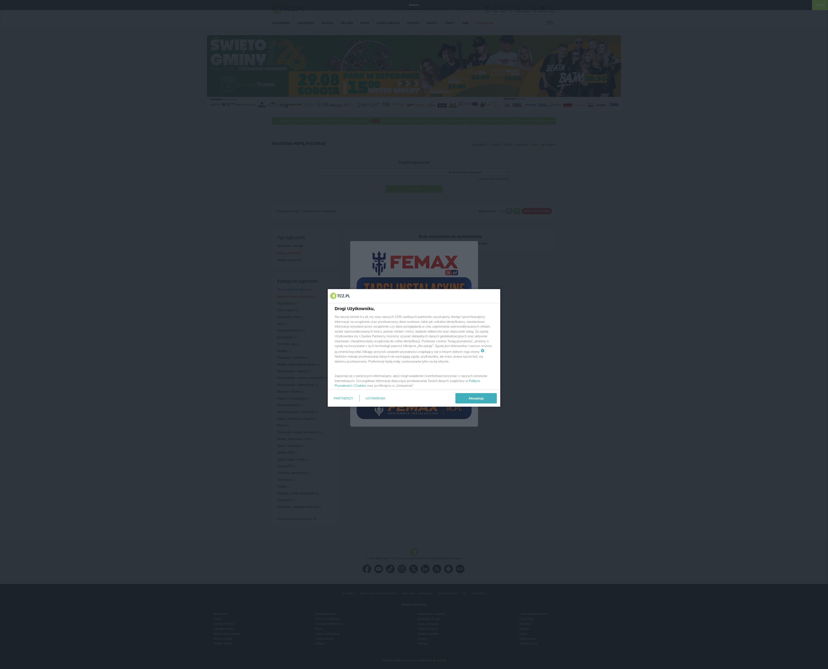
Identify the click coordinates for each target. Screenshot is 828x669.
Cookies (360, 385)
